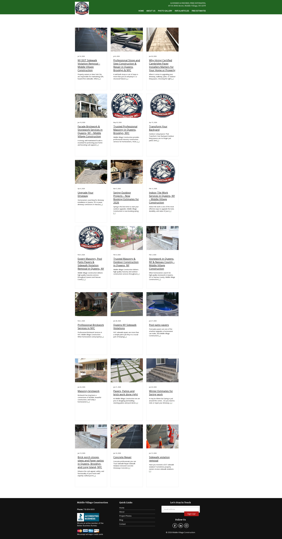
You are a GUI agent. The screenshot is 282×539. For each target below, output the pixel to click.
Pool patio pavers (159, 324)
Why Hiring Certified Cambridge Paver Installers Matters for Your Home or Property (162, 65)
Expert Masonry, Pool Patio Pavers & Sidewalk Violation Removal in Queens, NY (91, 263)
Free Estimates (199, 11)
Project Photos (125, 516)
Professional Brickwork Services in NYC (91, 326)
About (121, 512)
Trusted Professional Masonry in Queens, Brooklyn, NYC (125, 130)
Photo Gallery (165, 11)
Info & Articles (182, 11)
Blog (121, 520)
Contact (122, 524)
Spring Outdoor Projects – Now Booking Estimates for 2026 (126, 197)
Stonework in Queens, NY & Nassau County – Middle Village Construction (162, 263)
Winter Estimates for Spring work (161, 392)
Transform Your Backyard (158, 128)
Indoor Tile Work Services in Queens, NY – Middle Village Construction (162, 197)
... (99, 79)
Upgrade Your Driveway (85, 194)
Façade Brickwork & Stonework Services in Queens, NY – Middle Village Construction (90, 131)
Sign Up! (191, 513)
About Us (150, 11)
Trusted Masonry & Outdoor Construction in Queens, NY (126, 262)
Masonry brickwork (88, 391)
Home (141, 11)
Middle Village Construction (183, 532)
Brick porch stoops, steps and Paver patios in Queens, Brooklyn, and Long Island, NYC (91, 462)
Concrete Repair (122, 457)
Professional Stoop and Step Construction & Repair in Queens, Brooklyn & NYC (126, 65)
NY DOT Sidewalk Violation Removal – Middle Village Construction (89, 65)
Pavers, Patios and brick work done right (125, 392)
